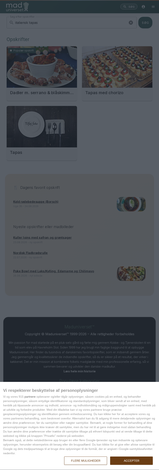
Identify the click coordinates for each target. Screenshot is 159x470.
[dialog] (79, 426)
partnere (30, 396)
